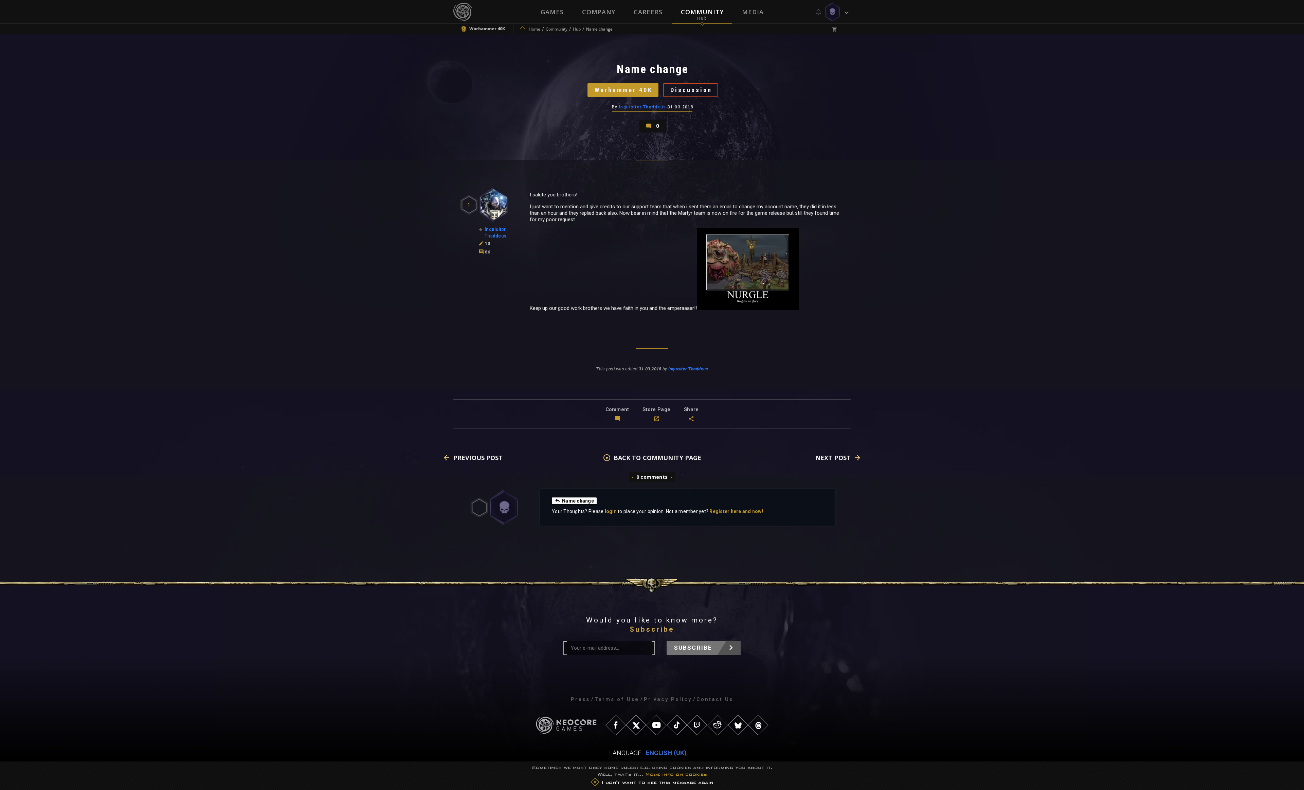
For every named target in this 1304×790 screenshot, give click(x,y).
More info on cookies (676, 774)
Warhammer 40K (624, 89)
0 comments (652, 477)
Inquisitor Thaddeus (642, 107)
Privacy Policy (668, 699)
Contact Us (714, 699)
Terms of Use (617, 699)
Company (598, 12)
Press (580, 699)
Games (552, 12)
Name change (578, 501)
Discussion (691, 89)
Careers (648, 12)
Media (753, 12)
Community (702, 12)
